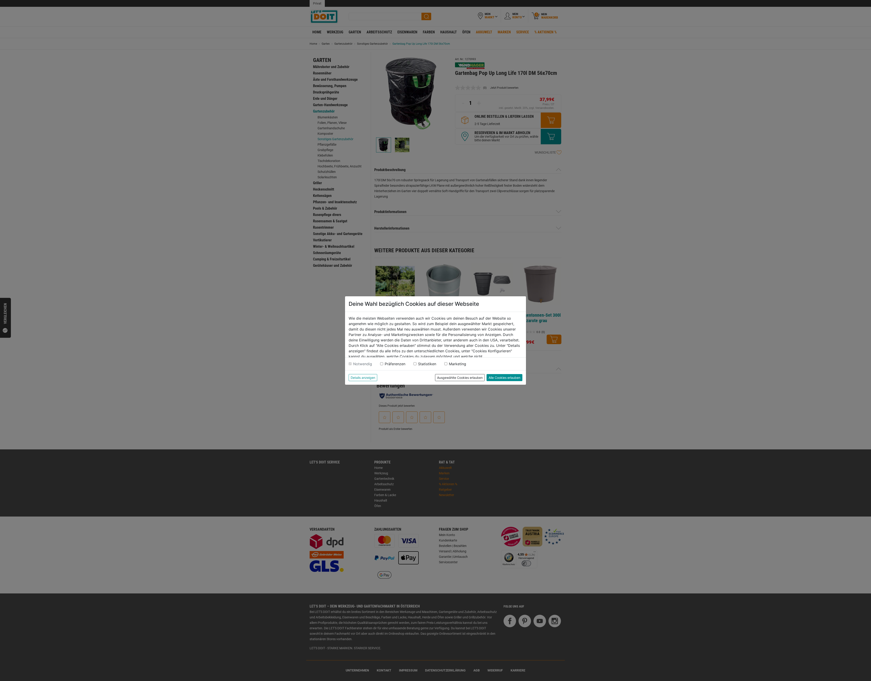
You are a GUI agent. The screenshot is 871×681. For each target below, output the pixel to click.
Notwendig (362, 364)
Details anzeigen (363, 378)
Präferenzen (395, 364)
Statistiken (427, 364)
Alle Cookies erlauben (504, 378)
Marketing (457, 364)
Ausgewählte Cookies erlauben (460, 378)
